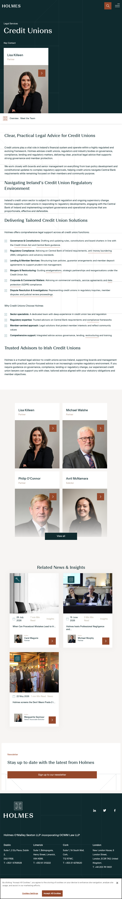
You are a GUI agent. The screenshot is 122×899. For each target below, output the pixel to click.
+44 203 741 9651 (103, 867)
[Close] (117, 883)
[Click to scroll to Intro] (5, 118)
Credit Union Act (22, 245)
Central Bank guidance (48, 245)
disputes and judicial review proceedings (31, 294)
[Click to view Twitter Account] (104, 810)
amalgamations (54, 270)
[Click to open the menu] (117, 6)
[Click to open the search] (107, 5)
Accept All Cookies (52, 893)
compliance (93, 320)
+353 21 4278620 (73, 863)
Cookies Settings (30, 893)
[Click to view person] (41, 73)
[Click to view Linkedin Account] (94, 810)
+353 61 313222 (43, 863)
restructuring (92, 335)
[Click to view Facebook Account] (114, 810)
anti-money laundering (100, 250)
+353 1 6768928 (14, 863)
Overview (14, 118)
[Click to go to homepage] (11, 6)
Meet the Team (27, 118)
